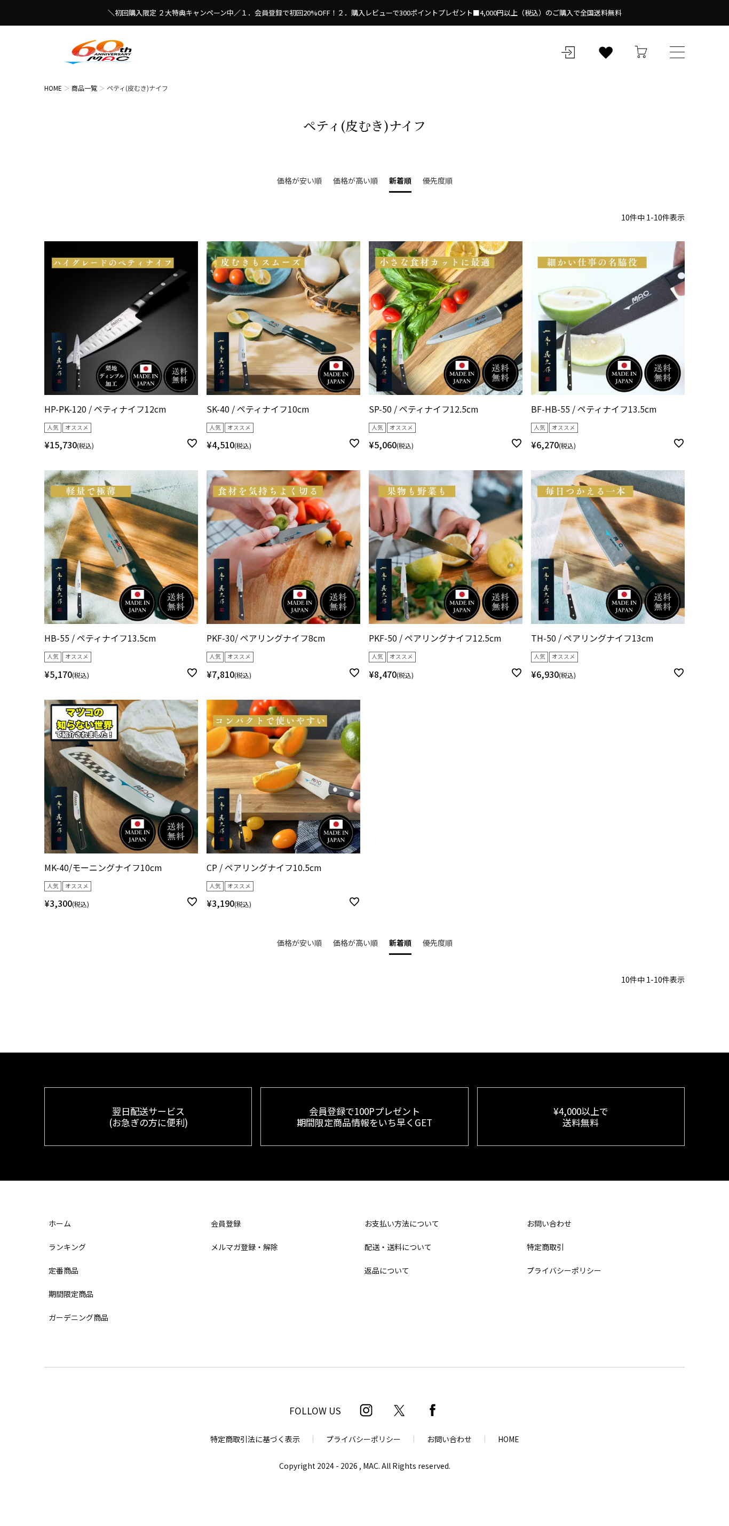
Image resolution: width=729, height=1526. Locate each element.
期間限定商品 (71, 1293)
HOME (53, 87)
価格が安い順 (299, 180)
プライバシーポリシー (564, 1270)
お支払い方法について (401, 1223)
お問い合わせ (549, 1223)
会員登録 (226, 1223)
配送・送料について (398, 1247)
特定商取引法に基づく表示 (255, 1439)
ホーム (60, 1223)
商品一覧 (84, 87)
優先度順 (438, 180)
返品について (386, 1270)
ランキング (67, 1247)
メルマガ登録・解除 (244, 1247)
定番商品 (63, 1270)
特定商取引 (545, 1247)
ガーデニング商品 (78, 1317)
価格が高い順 (355, 180)
